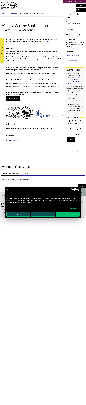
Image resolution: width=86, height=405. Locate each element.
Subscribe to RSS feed (76, 152)
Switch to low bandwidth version (73, 1)
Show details (72, 208)
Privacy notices (81, 207)
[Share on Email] (2, 56)
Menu (81, 5)
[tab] (10, 173)
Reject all (18, 214)
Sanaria (47, 41)
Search (80, 10)
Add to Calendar (72, 60)
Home (2, 13)
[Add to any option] (2, 59)
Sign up (71, 139)
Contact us (4, 214)
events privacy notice (74, 78)
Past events (24, 173)
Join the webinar (13, 98)
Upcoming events (10, 173)
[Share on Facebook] (2, 44)
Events (16, 13)
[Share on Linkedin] (2, 50)
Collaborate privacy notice (74, 100)
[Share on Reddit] (2, 53)
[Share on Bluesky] (2, 47)
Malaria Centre (5, 21)
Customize (42, 214)
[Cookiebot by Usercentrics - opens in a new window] (72, 189)
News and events (10, 13)
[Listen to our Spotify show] (82, 192)
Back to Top (81, 186)
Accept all (67, 214)
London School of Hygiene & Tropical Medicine (9, 5)
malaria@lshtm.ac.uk (12, 140)
